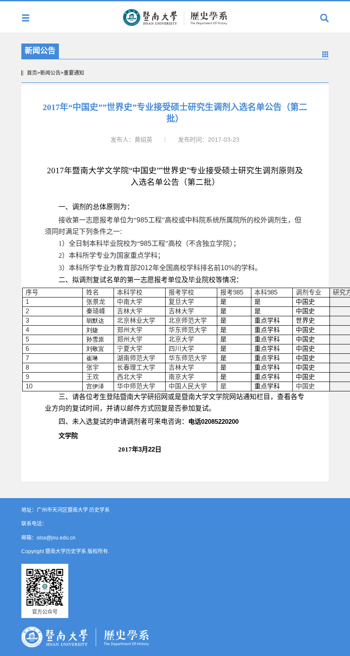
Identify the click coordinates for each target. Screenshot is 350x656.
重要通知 (74, 73)
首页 (32, 73)
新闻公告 (50, 73)
